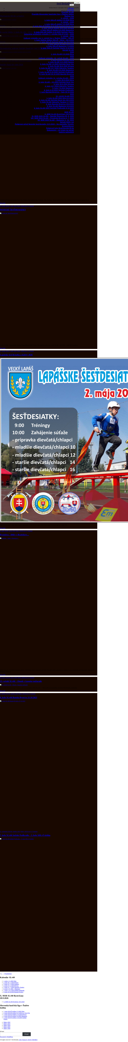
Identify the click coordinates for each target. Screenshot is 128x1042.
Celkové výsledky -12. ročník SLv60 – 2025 (56, 58)
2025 (72, 56)
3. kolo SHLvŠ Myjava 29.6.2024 (61, 44)
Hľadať (2, 1031)
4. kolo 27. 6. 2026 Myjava (10, 986)
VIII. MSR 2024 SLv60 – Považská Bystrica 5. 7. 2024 (52, 118)
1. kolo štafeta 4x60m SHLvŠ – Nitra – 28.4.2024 (54, 40)
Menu (71, 5)
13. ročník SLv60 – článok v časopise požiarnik (21, 681)
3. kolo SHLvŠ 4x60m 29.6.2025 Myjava (58, 28)
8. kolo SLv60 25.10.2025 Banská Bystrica (56, 74)
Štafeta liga (69, 16)
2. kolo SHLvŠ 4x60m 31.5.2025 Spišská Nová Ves (53, 26)
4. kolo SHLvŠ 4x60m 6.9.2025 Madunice (57, 30)
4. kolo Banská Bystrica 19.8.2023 (60, 104)
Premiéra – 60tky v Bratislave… (14, 535)
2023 (72, 94)
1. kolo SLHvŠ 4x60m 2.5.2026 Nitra (13, 1011)
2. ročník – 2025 (67, 22)
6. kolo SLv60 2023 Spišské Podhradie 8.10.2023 (54, 108)
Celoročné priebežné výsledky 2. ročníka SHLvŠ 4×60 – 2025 (49, 34)
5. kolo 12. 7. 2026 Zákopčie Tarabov (13, 987)
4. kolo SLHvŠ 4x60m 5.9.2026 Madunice (15, 1016)
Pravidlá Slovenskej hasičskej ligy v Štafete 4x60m (53, 14)
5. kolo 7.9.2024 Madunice (63, 88)
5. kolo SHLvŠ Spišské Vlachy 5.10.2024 (57, 48)
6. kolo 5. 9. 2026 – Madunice (11, 989)
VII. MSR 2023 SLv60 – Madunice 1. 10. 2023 (56, 120)
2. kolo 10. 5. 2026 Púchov (10, 982)
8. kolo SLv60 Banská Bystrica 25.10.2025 (18, 697)
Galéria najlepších (66, 132)
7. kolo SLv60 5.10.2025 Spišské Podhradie (56, 72)
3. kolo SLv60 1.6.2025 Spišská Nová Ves (57, 64)
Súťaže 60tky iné (67, 122)
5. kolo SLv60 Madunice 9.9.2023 (60, 106)
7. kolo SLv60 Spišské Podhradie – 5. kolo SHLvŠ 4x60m (25, 835)
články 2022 (6, 1022)
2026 (72, 52)
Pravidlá (70, 10)
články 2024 (6, 1025)
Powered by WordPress (6, 1037)
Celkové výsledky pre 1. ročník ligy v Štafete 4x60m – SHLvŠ (49, 38)
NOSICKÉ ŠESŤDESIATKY (13, 210)
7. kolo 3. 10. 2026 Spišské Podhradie (13, 990)
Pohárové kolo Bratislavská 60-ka (60, 128)
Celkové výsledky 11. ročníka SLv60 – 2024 (56, 78)
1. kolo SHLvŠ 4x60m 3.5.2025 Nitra (59, 24)
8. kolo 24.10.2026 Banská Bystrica (13, 992)
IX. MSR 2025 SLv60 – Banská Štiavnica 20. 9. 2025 (53, 116)
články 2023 (6, 1024)
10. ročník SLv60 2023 (65, 96)
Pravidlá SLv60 (67, 12)
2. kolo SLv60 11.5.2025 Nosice (61, 62)
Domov (71, 8)
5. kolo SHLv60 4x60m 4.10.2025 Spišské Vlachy (54, 32)
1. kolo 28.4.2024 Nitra (64, 80)
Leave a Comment (29, 206)
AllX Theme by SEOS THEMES (28, 1040)
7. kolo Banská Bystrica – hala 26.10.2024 (57, 92)
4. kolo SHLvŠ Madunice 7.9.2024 (60, 46)
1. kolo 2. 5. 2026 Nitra (9, 981)
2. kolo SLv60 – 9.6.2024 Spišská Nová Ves (56, 82)
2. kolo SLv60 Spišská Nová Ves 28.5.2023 (56, 100)
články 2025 (21, 694)
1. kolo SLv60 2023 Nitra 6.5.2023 (60, 98)
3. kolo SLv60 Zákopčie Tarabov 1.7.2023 (57, 102)
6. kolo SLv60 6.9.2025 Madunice (60, 70)
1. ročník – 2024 (67, 36)
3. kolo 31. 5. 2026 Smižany (11, 984)
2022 (72, 110)
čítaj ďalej (2, 203)
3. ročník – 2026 (67, 18)
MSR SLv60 (69, 112)
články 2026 (20, 206)
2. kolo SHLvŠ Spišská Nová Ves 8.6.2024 (57, 42)
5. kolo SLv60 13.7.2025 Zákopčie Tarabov (56, 68)
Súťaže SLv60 (68, 50)
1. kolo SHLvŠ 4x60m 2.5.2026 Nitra (59, 20)
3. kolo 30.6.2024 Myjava (64, 84)
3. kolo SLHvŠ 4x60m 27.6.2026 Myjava (14, 1014)
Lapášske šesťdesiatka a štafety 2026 (16, 355)
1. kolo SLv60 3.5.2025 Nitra (62, 60)
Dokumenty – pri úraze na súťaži (60, 130)
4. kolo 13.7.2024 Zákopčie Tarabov (59, 86)
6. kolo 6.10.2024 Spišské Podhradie (59, 90)
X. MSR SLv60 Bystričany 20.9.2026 (59, 114)
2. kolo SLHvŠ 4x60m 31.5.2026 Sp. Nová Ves (16, 1013)
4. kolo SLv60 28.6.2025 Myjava (61, 66)
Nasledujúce (8, 973)
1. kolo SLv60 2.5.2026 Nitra (62, 54)
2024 (72, 76)
